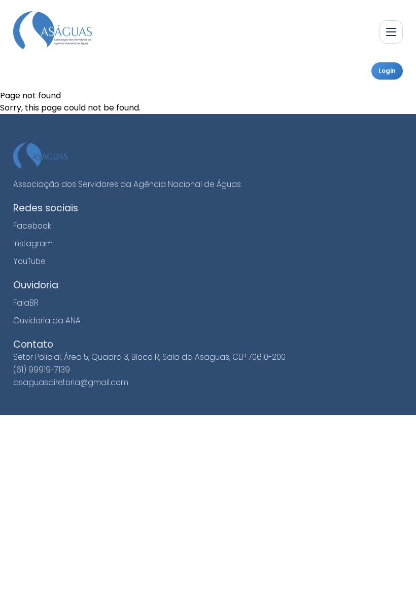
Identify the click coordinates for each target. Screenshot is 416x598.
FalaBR (26, 302)
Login (387, 70)
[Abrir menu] (391, 32)
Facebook (32, 225)
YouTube (29, 261)
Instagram (33, 243)
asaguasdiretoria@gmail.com (70, 382)
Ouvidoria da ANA (47, 320)
